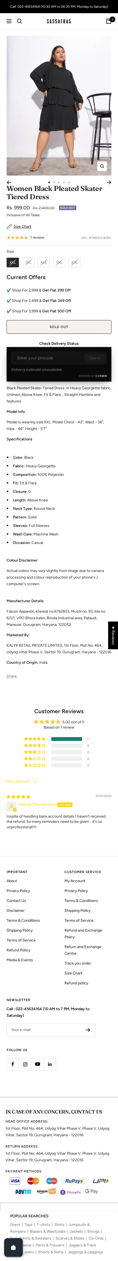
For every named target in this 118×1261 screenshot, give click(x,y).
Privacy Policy (18, 890)
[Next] (109, 182)
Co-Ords (96, 1238)
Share (12, 676)
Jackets (76, 1231)
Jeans (29, 1252)
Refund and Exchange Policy (83, 933)
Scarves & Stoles (70, 1238)
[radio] (13, 263)
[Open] (13, 1247)
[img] (18, 797)
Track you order (77, 963)
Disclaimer (16, 910)
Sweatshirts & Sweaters (30, 1238)
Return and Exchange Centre (82, 950)
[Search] (19, 21)
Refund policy (76, 983)
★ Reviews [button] (113, 635)
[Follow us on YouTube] (37, 1064)
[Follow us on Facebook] (13, 1064)
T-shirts (43, 1224)
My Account (74, 881)
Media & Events (20, 960)
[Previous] (9, 182)
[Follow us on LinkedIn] (50, 1064)
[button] (35, 739)
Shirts (59, 1224)
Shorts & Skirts (51, 1252)
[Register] (88, 1030)
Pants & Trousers (50, 1245)
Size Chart (73, 973)
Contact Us (16, 900)
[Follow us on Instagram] (25, 1064)
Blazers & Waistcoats (48, 1231)
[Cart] (108, 21)
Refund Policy (18, 950)
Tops (28, 1224)
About (12, 881)
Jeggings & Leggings (85, 1252)
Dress (15, 1224)
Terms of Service (21, 940)
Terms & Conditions (23, 920)
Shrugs (93, 1231)
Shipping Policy (20, 930)
